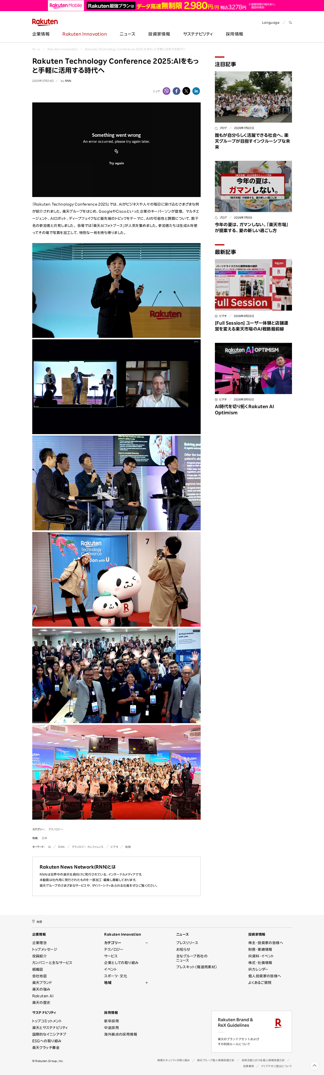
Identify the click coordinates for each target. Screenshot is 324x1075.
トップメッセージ (44, 949)
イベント (110, 969)
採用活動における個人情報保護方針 (263, 1060)
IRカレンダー (258, 969)
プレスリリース (187, 943)
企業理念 (39, 943)
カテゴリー (112, 943)
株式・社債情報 (260, 963)
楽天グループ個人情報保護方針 (216, 1060)
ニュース (127, 34)
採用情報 (111, 1012)
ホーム (36, 49)
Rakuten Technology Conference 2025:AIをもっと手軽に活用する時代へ (135, 49)
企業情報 (41, 34)
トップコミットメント (47, 1021)
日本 (44, 838)
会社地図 (39, 976)
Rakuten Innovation (84, 34)
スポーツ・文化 (115, 976)
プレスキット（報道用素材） (196, 967)
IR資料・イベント (261, 956)
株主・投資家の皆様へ (265, 943)
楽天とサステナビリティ (50, 1027)
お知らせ (183, 949)
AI (49, 846)
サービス (111, 956)
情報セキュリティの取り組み (173, 1060)
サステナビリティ (198, 34)
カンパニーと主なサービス (52, 963)
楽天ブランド (42, 982)
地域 (107, 982)
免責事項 (248, 1066)
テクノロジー (55, 829)
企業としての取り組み (121, 963)
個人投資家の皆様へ (264, 976)
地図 (39, 921)
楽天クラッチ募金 (46, 1047)
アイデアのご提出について (276, 1066)
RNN (61, 846)
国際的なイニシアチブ (49, 1034)
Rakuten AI (43, 996)
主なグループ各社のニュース (192, 958)
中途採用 (111, 1027)
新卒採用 (111, 1021)
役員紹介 (39, 956)
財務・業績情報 (260, 949)
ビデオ (114, 846)
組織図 (37, 969)
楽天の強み (41, 989)
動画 (128, 846)
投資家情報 (159, 34)
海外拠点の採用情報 (120, 1034)
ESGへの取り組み (46, 1041)
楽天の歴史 (41, 1002)
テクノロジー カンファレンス (88, 846)
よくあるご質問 (260, 982)
